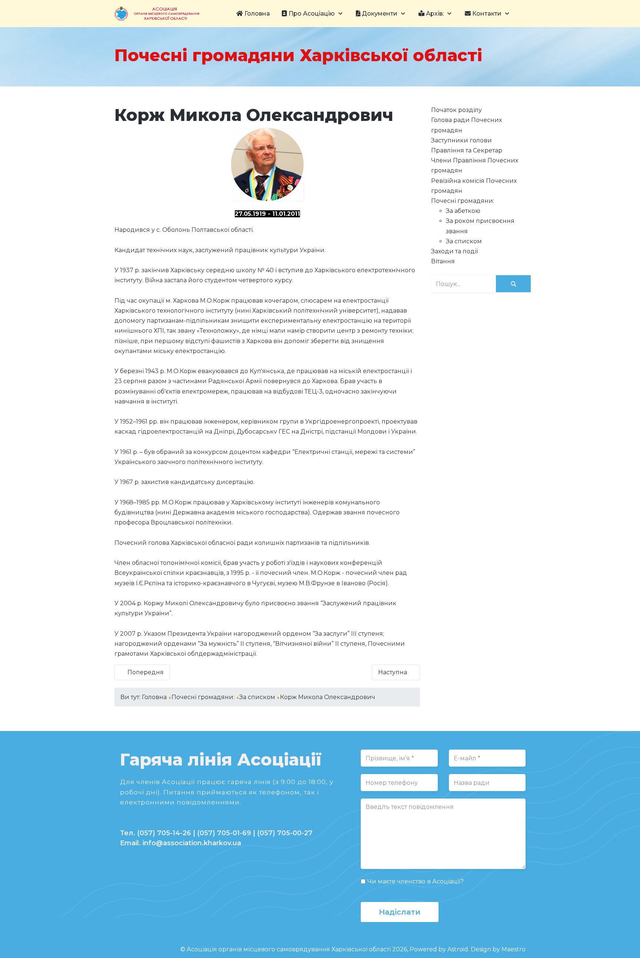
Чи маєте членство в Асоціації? (415, 881)
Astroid (457, 949)
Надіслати (399, 912)
